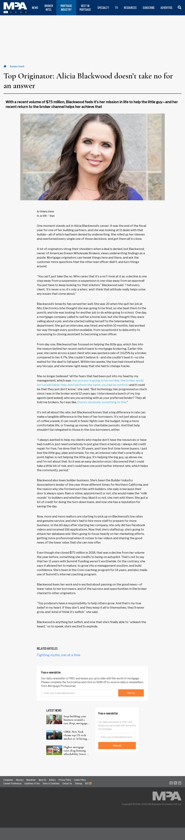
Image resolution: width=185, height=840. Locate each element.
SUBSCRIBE (149, 7)
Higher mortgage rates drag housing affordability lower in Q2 (76, 750)
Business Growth (17, 66)
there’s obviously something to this (101, 402)
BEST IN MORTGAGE (85, 7)
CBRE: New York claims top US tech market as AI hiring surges (75, 735)
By (45, 211)
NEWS (35, 7)
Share (52, 215)
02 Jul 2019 (42, 215)
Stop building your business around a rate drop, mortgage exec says (75, 720)
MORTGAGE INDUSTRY (66, 7)
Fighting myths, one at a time (59, 655)
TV (116, 7)
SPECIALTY (103, 7)
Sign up (131, 692)
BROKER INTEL (49, 7)
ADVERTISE (166, 7)
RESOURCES (130, 7)
